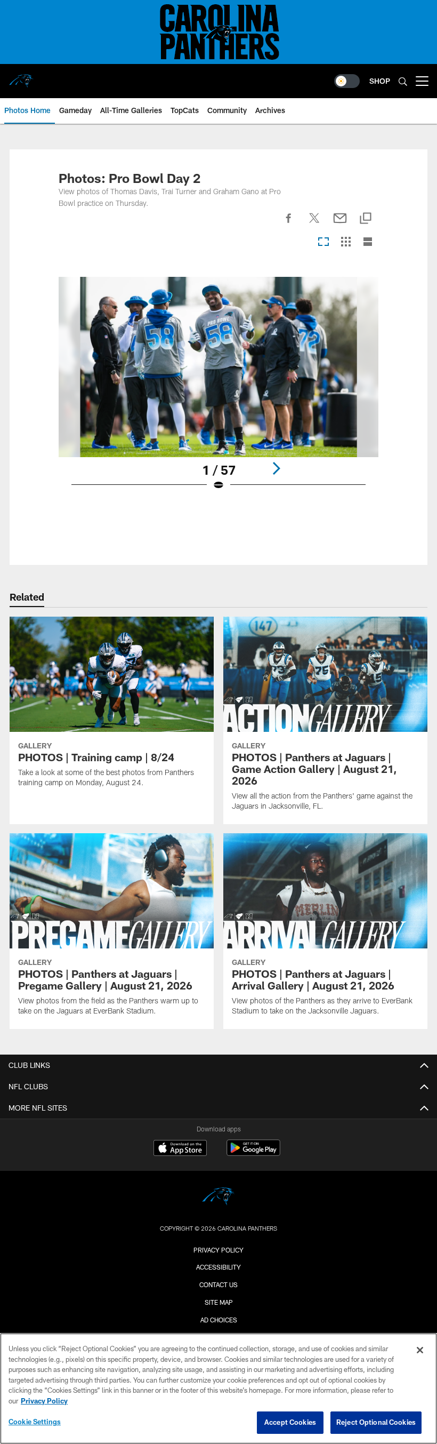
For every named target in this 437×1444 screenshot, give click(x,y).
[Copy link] (365, 219)
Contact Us (218, 1284)
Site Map (219, 1302)
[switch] (347, 81)
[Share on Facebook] (288, 224)
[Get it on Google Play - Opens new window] (253, 1153)
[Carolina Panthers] (218, 1197)
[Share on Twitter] (314, 224)
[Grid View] (345, 242)
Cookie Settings (35, 1421)
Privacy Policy (218, 1250)
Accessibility (218, 1267)
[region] (218, 1388)
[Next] (276, 468)
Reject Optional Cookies (376, 1422)
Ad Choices (218, 1319)
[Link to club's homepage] (21, 76)
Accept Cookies (290, 1422)
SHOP (379, 80)
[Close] (420, 1350)
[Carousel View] (323, 242)
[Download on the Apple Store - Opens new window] (180, 1149)
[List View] (367, 242)
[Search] (403, 81)
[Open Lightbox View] (219, 390)
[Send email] (340, 224)
